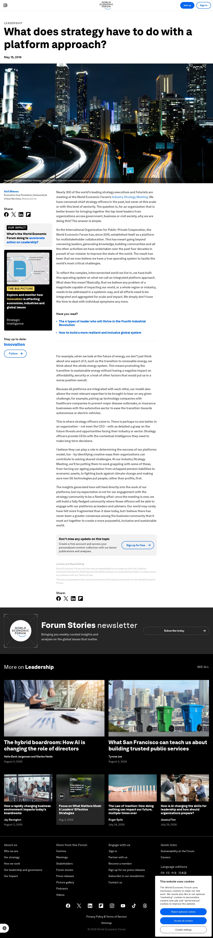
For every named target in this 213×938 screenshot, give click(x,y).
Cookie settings (183, 929)
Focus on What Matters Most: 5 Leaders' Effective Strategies (80, 809)
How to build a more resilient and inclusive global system (100, 332)
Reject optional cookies (183, 911)
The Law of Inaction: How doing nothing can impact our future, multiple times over (131, 809)
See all (203, 667)
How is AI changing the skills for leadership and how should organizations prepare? (184, 809)
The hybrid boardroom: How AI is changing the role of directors (44, 745)
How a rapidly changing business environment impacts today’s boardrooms (27, 809)
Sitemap (106, 923)
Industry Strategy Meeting (130, 197)
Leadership (13, 23)
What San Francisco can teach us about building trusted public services (157, 745)
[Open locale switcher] (4, 928)
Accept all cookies (183, 920)
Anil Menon (11, 191)
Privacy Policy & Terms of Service (106, 916)
